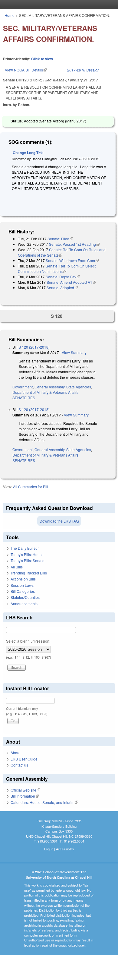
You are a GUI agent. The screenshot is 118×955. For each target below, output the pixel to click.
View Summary (74, 352)
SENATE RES (23, 397)
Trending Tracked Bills (29, 572)
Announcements (24, 603)
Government (22, 386)
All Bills (17, 566)
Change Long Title (28, 152)
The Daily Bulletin (25, 548)
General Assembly (49, 386)
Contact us (19, 764)
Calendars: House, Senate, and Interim (44, 802)
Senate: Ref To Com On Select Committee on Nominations (57, 268)
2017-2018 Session (83, 69)
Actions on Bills (23, 578)
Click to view (42, 59)
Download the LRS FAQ (59, 520)
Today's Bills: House (27, 554)
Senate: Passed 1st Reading (74, 244)
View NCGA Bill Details (26, 69)
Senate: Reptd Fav (63, 276)
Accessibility (65, 848)
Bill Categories (23, 591)
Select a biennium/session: (28, 641)
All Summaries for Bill (30, 486)
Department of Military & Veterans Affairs (45, 392)
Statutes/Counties (25, 597)
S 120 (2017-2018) (34, 346)
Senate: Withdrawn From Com (72, 260)
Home (10, 15)
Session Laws (22, 585)
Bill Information (25, 795)
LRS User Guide (24, 758)
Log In (48, 848)
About (15, 752)
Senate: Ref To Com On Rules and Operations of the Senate (62, 252)
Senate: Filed (60, 238)
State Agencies (78, 386)
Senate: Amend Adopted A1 (71, 282)
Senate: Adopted (62, 287)
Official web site (25, 789)
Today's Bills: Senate (27, 560)
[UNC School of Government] (57, 4)
